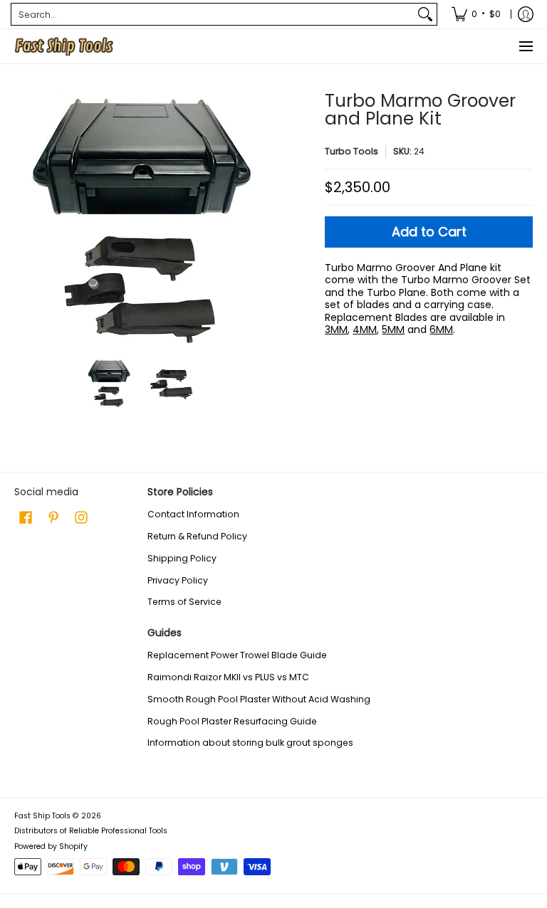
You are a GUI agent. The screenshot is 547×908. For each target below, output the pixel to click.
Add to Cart (429, 232)
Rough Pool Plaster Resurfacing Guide (232, 721)
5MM (393, 329)
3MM (336, 329)
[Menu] (525, 46)
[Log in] (525, 14)
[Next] (256, 218)
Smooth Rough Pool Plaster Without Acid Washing (258, 699)
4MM (365, 329)
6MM (441, 329)
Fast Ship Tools (42, 816)
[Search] (425, 14)
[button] (26, 517)
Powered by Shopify (51, 846)
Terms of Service (184, 602)
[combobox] (212, 14)
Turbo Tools (351, 151)
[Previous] (24, 218)
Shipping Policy (182, 558)
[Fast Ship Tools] (64, 46)
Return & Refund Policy (197, 536)
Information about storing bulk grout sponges (250, 743)
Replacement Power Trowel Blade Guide (237, 655)
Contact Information (193, 514)
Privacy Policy (177, 580)
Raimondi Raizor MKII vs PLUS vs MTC (228, 677)
